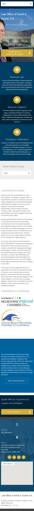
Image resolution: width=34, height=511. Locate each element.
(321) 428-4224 (22, 25)
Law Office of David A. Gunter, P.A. (17, 495)
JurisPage (14, 505)
